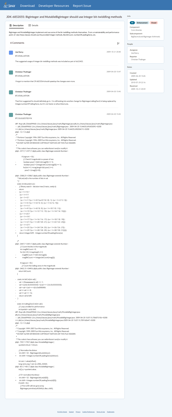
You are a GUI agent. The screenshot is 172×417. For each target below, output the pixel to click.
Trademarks (110, 412)
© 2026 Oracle (62, 412)
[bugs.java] (9, 4)
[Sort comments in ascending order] (118, 43)
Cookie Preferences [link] (88, 412)
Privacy (78, 412)
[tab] (16, 25)
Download (27, 6)
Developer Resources (54, 6)
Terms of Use (101, 412)
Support (71, 412)
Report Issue (82, 6)
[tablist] (65, 25)
